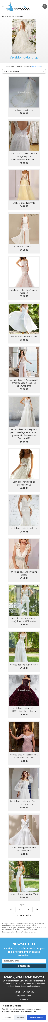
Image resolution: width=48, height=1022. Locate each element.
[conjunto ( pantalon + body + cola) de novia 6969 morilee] (24, 600)
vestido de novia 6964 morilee (24, 664)
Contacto (24, 999)
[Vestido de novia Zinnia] (24, 229)
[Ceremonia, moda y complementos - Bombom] (23, 6)
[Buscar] (44, 6)
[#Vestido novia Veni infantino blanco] (24, 554)
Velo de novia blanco (24, 110)
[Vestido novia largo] (11, 909)
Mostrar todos (36, 66)
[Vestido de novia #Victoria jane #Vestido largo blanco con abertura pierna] (24, 362)
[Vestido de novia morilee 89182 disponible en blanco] (24, 690)
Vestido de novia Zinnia (24, 246)
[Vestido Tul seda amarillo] (24, 185)
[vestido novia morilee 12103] (24, 319)
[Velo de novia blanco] (24, 92)
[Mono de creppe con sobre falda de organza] (24, 830)
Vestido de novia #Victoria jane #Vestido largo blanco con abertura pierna (24, 383)
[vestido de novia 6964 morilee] (24, 647)
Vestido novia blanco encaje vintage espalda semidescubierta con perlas (24, 156)
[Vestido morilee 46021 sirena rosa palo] (24, 272)
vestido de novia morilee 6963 (24, 894)
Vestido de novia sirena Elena (24, 528)
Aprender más (30, 1011)
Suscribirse (24, 966)
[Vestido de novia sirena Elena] (24, 510)
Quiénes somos (24, 996)
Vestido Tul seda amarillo (24, 203)
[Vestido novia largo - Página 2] (28, 909)
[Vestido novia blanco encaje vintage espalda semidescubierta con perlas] (24, 136)
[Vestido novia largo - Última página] (37, 909)
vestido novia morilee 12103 (24, 336)
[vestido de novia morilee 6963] (24, 876)
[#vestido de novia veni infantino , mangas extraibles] (24, 783)
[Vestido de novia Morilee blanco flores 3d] (24, 464)
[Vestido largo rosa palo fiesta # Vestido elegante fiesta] (24, 737)
